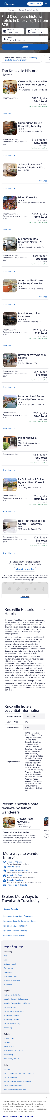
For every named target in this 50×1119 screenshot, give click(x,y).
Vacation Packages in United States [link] (17, 1003)
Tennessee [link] (12, 10)
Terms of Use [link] (8, 1046)
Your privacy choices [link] (11, 1059)
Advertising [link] (8, 984)
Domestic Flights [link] (10, 1007)
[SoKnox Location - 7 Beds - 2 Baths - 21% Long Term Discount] (25, 172)
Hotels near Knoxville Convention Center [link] (19, 921)
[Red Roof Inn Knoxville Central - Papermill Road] (25, 533)
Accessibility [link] (8, 1055)
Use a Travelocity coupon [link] (13, 1085)
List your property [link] (10, 964)
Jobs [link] (6, 960)
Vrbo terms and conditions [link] (13, 1050)
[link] (25, 863)
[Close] (47, 1097)
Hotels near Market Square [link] (14, 935)
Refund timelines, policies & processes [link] (17, 1081)
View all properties (25, 569)
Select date (12, 32)
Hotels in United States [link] (12, 995)
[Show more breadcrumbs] (4, 10)
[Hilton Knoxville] (25, 209)
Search (25, 46)
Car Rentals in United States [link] (14, 1011)
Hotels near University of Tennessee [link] (18, 916)
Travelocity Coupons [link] (11, 1019)
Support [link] (7, 1069)
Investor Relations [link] (10, 976)
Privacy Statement (11, 1116)
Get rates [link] (43, 181)
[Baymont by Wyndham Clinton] (25, 367)
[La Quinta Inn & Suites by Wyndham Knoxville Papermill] (25, 491)
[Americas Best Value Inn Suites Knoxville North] (25, 288)
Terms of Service (26, 1116)
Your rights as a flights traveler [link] (15, 1090)
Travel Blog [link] (8, 1028)
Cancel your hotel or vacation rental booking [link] (20, 1073)
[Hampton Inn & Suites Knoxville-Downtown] (25, 408)
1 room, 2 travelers (16, 40)
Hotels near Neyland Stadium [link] (15, 926)
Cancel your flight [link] (10, 1077)
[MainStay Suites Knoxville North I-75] (25, 251)
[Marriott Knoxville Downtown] (25, 325)
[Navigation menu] (45, 4)
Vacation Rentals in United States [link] (16, 999)
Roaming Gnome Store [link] (12, 980)
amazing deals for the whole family (21, 58)
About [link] (6, 956)
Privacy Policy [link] (9, 1038)
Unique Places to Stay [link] (12, 1024)
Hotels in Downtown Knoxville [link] (15, 931)
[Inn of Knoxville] (25, 450)
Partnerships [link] (8, 968)
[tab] (11, 909)
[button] (25, 113)
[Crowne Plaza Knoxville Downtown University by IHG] (25, 93)
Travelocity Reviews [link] (11, 1015)
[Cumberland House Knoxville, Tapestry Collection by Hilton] (25, 135)
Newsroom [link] (8, 972)
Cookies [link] (7, 1042)
